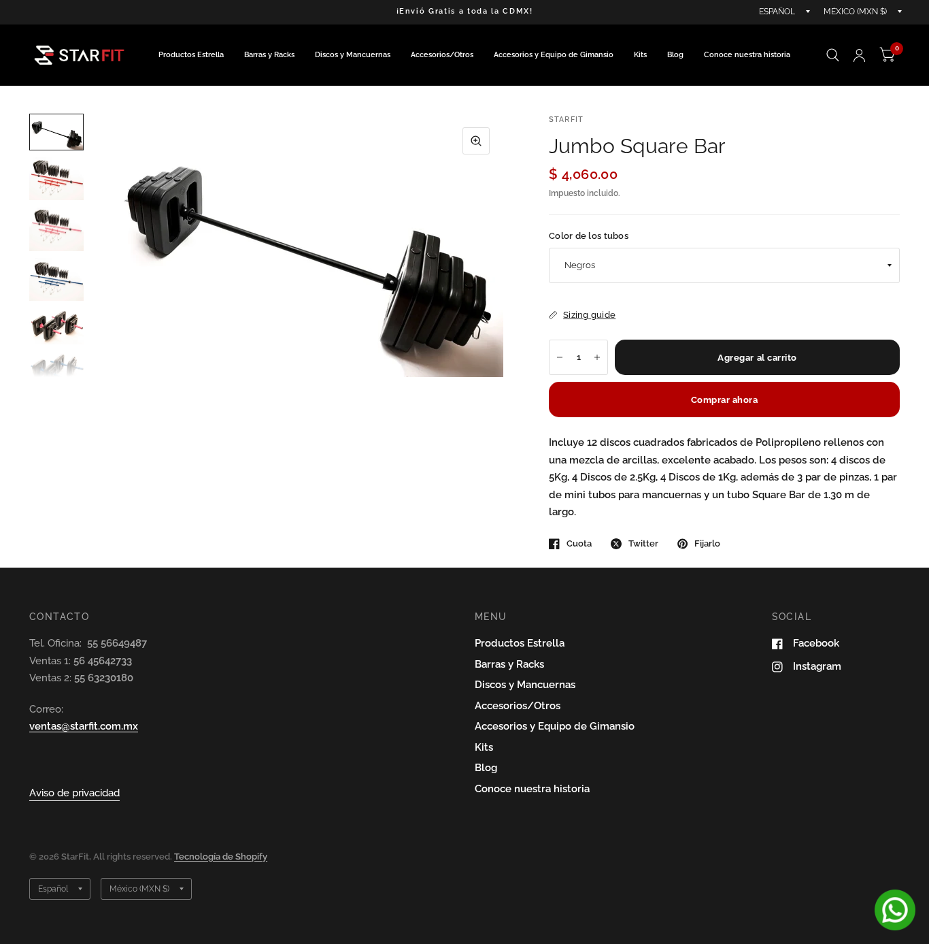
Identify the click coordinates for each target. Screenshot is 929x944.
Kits (640, 54)
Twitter (643, 543)
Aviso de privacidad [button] (74, 793)
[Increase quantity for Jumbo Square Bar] (597, 357)
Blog (675, 54)
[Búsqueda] (833, 55)
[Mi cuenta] (859, 55)
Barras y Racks (269, 54)
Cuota (579, 543)
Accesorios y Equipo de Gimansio (553, 54)
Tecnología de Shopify (220, 856)
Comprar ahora (724, 400)
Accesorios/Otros (442, 54)
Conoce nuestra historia (747, 54)
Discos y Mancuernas (352, 54)
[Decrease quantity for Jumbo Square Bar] (560, 357)
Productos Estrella (191, 54)
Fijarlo (707, 543)
